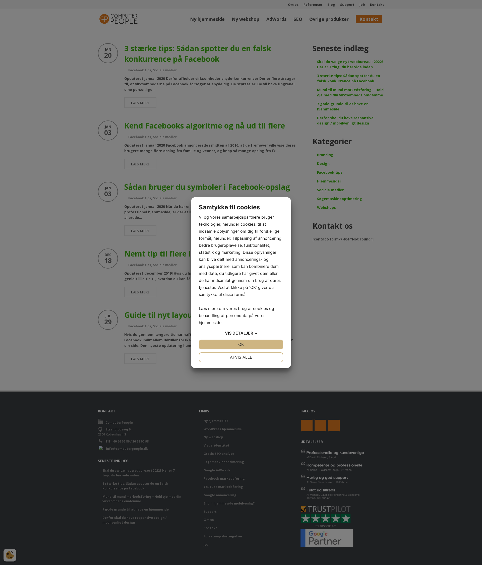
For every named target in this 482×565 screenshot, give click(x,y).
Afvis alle (241, 357)
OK (241, 344)
